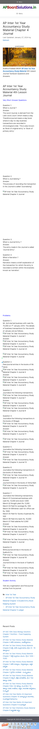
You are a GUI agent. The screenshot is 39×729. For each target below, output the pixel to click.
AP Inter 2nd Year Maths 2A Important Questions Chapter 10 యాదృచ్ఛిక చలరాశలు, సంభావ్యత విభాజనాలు (18, 696)
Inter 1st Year (11, 595)
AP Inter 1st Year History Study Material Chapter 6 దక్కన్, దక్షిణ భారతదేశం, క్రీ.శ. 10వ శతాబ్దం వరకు (18, 678)
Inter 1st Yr (14, 727)
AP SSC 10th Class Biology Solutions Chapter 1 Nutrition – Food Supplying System (17, 634)
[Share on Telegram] (2, 362)
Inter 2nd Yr (19, 727)
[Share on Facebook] (2, 367)
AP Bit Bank (28, 727)
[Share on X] (2, 371)
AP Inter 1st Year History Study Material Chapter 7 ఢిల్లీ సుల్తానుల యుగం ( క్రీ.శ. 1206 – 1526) (18, 656)
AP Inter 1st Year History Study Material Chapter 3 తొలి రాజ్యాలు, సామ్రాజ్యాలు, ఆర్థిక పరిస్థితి (18, 664)
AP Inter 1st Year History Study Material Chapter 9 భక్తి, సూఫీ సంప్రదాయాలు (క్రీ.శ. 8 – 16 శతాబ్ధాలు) (19, 648)
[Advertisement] (19, 154)
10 (10, 727)
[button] (19, 725)
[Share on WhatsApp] (2, 358)
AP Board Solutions (25, 719)
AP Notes (24, 727)
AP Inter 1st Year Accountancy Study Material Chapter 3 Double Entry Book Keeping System (19, 601)
